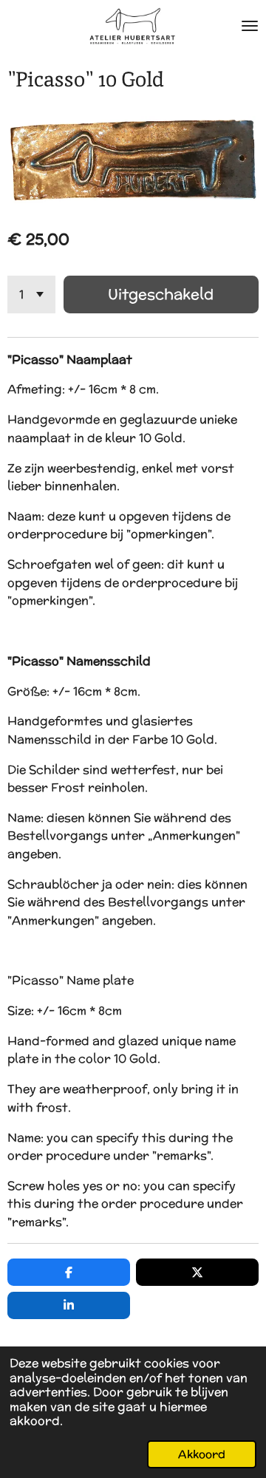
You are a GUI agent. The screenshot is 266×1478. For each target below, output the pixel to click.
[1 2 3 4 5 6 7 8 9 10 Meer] (31, 294)
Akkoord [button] (201, 1454)
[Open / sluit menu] (249, 26)
